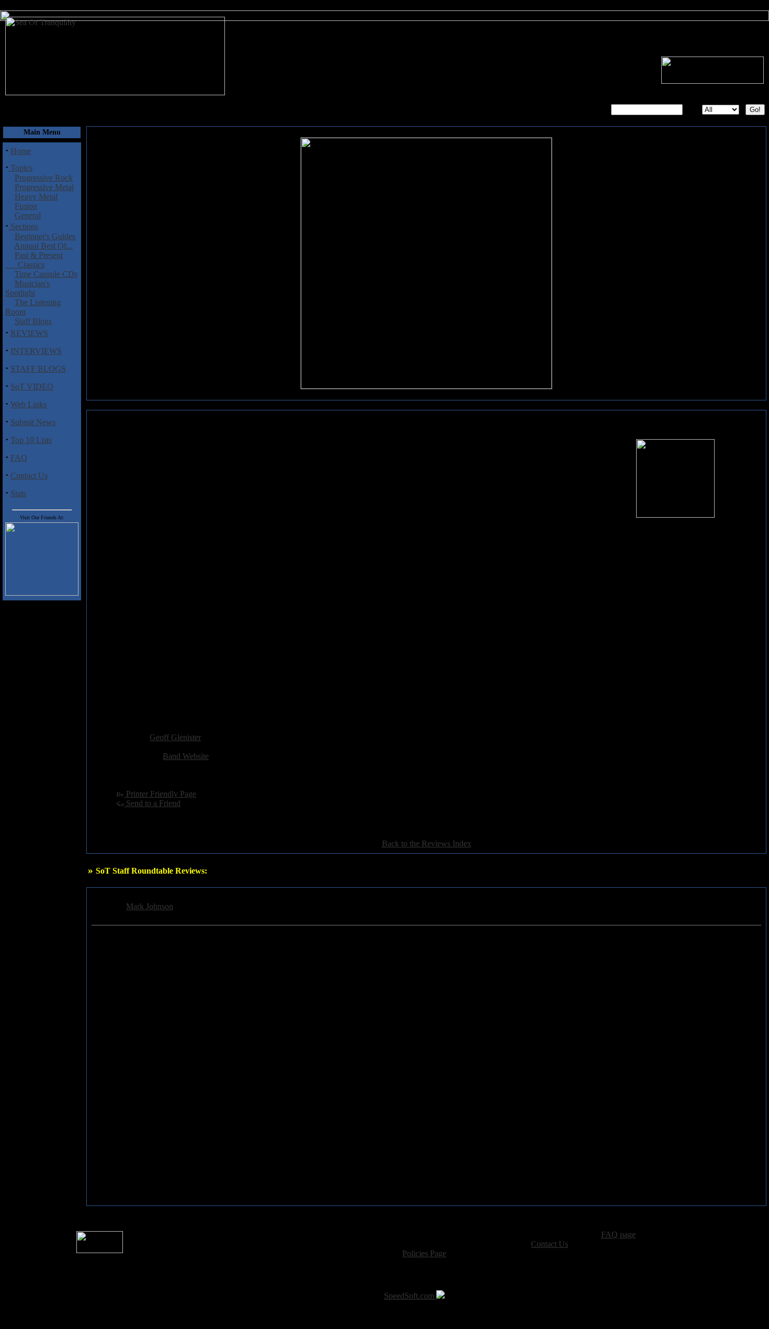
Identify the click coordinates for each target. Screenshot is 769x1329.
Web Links (28, 404)
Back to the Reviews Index (426, 843)
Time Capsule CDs (46, 274)
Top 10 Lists (31, 439)
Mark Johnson (149, 906)
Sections (23, 226)
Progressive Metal (44, 187)
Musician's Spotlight (27, 288)
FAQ (18, 457)
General (28, 215)
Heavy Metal (36, 196)
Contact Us (29, 475)
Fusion (26, 206)
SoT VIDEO (31, 386)
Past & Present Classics (34, 260)
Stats (18, 493)
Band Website (186, 756)
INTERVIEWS (36, 351)
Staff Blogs (33, 321)
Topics (20, 167)
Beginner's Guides (45, 236)
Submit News (32, 422)
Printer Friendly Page (160, 793)
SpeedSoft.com (410, 1295)
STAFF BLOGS (38, 368)
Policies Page (424, 1253)
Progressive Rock (44, 177)
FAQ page (618, 1234)
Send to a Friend (152, 803)
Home (20, 151)
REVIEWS (29, 333)
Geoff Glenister (175, 737)
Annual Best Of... (43, 245)
